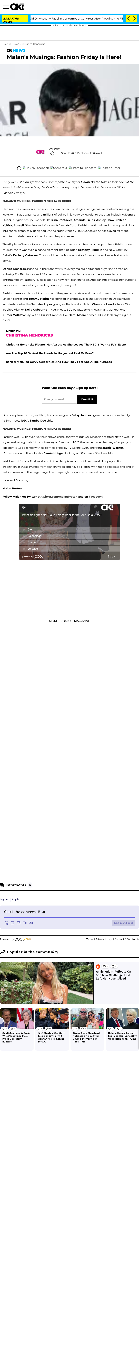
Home (6, 43)
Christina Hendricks (33, 43)
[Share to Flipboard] (82, 168)
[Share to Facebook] (36, 168)
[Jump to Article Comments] (19, 168)
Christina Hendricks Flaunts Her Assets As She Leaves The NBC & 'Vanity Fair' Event (66, 344)
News (16, 43)
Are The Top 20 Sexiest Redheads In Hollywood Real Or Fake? (50, 353)
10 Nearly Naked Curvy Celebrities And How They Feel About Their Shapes (59, 361)
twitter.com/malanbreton (59, 496)
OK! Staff (54, 148)
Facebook (95, 496)
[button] (6, 7)
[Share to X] (59, 168)
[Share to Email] (109, 168)
